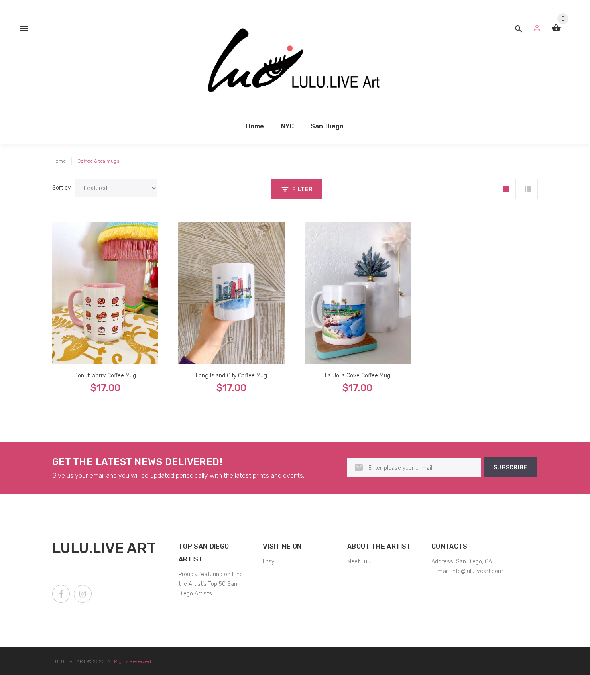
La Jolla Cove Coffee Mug (357, 375)
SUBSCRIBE (510, 467)
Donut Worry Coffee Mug (105, 375)
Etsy (268, 561)
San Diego (327, 126)
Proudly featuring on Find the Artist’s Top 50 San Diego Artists (211, 584)
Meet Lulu (359, 561)
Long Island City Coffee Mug (231, 375)
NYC (287, 126)
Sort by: (62, 187)
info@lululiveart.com (477, 571)
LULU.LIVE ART (69, 661)
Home (255, 126)
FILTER (302, 189)
